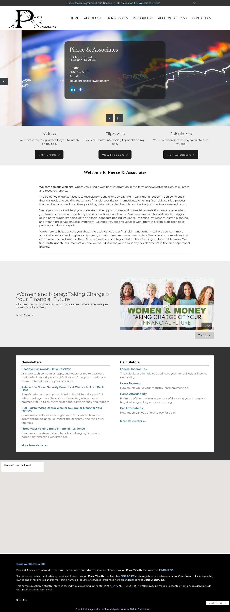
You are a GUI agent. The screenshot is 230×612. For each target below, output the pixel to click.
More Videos (24, 315)
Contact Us (201, 18)
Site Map (21, 600)
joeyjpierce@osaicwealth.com (90, 80)
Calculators (130, 362)
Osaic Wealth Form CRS (30, 564)
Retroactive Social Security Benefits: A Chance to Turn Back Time (62, 388)
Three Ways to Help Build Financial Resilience (53, 428)
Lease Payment (131, 383)
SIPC (170, 570)
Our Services (117, 18)
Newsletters (31, 362)
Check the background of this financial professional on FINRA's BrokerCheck (113, 3)
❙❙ (119, 118)
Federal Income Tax (133, 369)
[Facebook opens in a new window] (80, 89)
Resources (142, 18)
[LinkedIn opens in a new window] (73, 89)
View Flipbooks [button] (113, 154)
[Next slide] (226, 81)
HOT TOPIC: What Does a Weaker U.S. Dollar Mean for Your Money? (61, 409)
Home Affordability (133, 394)
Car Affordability (131, 408)
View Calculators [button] (179, 154)
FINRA (163, 570)
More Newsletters (34, 445)
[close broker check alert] (194, 3)
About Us (91, 18)
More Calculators (133, 421)
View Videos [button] (47, 154)
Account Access (171, 18)
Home (74, 18)
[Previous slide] (4, 81)
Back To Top (216, 603)
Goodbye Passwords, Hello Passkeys (46, 369)
